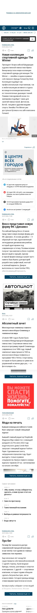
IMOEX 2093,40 (27, 33)
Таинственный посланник (15, 507)
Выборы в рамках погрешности (17, 514)
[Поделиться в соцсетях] (32, 50)
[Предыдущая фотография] (2, 127)
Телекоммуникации (8, 413)
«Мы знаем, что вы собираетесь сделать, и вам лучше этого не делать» (18, 492)
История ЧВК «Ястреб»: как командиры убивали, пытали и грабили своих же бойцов (20, 194)
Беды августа (10, 520)
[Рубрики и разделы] (32, 28)
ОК (32, 39)
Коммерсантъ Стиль (8, 45)
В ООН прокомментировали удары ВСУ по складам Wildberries (20, 203)
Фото (3, 313)
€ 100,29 (12, 33)
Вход (25, 28)
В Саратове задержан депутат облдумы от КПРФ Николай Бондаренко (20, 185)
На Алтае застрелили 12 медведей (18, 209)
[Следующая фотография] (35, 127)
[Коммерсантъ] (4, 28)
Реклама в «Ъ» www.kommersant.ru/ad (18, 13)
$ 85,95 (6, 33)
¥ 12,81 (19, 33)
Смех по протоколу (12, 501)
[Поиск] (29, 28)
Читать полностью (18, 276)
